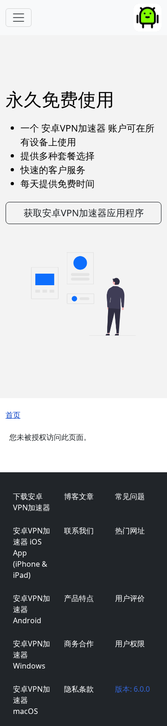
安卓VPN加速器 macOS (31, 700)
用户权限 (130, 643)
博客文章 (79, 496)
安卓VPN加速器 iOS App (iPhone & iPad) (31, 553)
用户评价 (130, 598)
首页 (13, 415)
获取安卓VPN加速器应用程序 (84, 213)
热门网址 (130, 531)
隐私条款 (79, 689)
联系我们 (79, 531)
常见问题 (130, 496)
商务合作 (79, 643)
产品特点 (79, 598)
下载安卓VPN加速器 (31, 502)
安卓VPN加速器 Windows (31, 654)
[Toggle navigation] (19, 17)
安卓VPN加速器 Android (31, 609)
